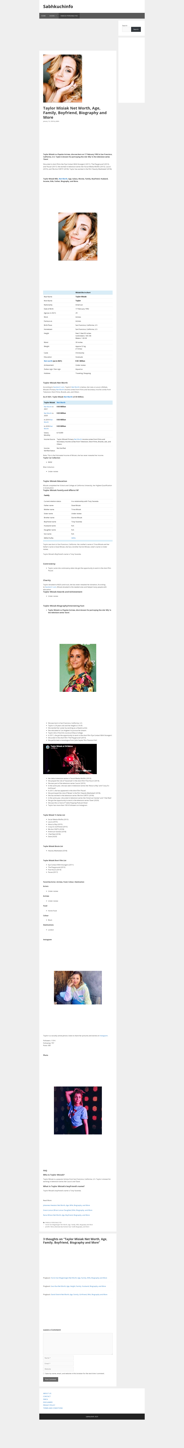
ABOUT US (47, 1393)
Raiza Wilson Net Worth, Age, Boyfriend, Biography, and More (66, 1215)
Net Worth (63, 179)
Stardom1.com (58, 387)
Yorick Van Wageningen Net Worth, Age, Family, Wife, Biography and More (69, 1225)
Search (124, 25)
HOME (43, 16)
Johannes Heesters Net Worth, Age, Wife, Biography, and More (66, 1205)
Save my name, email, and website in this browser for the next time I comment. (74, 1373)
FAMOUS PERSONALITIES (69, 16)
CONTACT (47, 1396)
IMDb (73, 538)
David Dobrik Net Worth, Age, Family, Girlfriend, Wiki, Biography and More (79, 1294)
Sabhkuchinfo (58, 6)
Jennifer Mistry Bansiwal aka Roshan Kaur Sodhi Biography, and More (67, 1227)
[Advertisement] (75, 35)
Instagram (104, 1036)
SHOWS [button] (52, 16)
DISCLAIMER (47, 1402)
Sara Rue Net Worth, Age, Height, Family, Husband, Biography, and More (78, 1286)
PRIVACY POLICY (49, 1405)
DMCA (45, 1399)
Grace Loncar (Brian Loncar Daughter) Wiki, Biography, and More (67, 1210)
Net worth (48, 361)
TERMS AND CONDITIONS (53, 1408)
